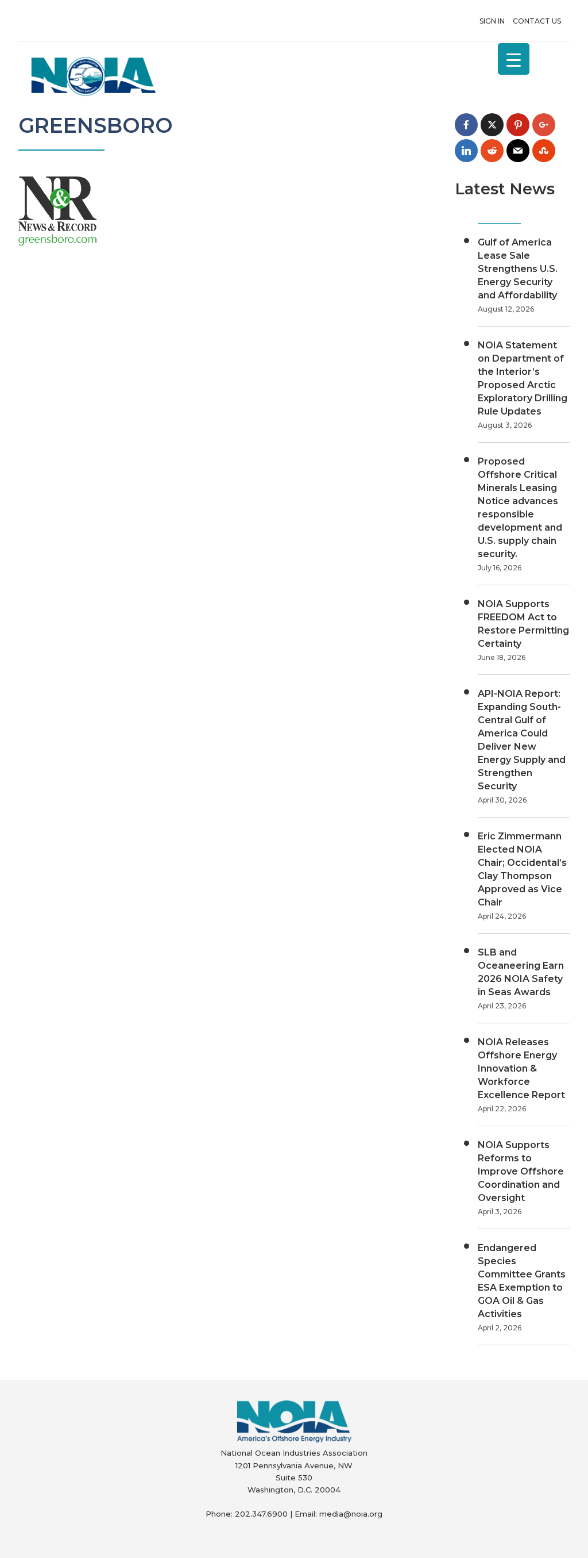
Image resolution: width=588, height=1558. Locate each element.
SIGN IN (492, 21)
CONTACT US (537, 21)
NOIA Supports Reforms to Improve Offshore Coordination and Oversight (521, 1171)
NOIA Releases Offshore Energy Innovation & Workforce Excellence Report (521, 1068)
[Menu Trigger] (513, 59)
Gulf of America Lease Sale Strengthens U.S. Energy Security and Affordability (518, 269)
